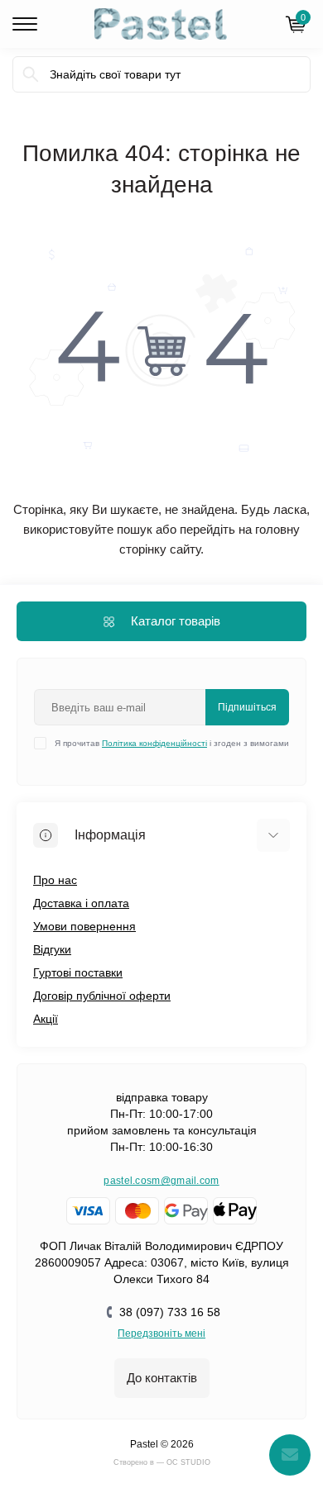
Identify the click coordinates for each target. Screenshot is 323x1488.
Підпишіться (247, 707)
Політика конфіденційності (154, 743)
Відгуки (52, 949)
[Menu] (24, 23)
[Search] (30, 74)
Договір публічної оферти (102, 995)
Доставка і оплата (81, 903)
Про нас (55, 880)
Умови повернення (84, 926)
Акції (45, 1018)
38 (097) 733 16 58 (169, 1312)
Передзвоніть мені (161, 1333)
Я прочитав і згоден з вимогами (172, 743)
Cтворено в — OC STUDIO (161, 1462)
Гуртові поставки (78, 972)
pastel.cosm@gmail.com (161, 1180)
